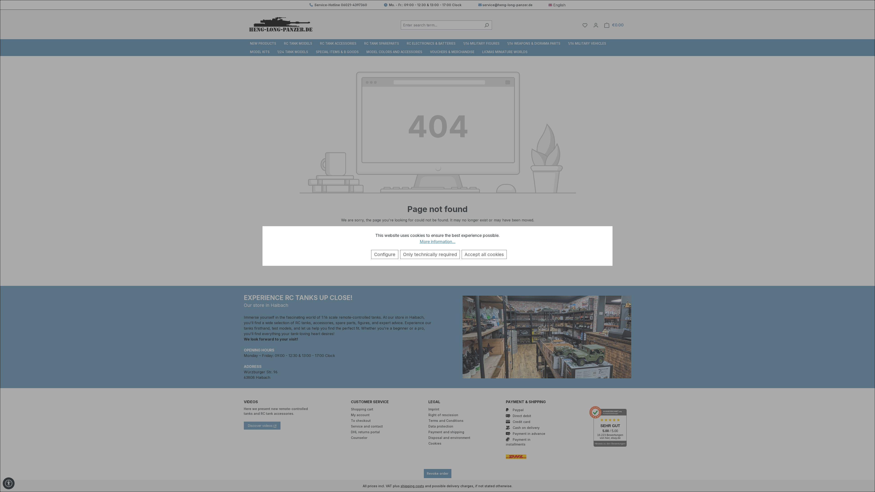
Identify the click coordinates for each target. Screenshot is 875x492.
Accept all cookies (484, 254)
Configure (384, 254)
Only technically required (430, 254)
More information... (438, 241)
